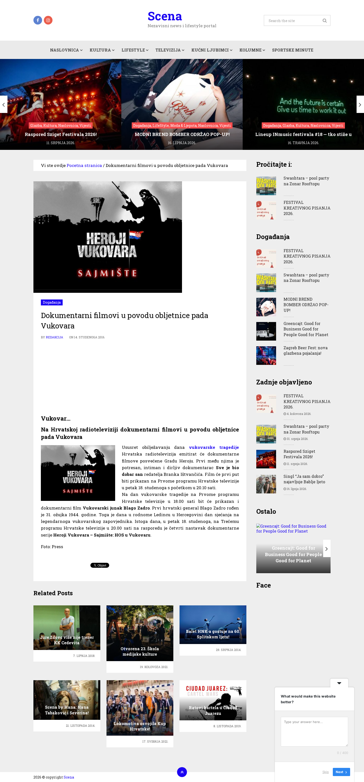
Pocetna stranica (84, 165)
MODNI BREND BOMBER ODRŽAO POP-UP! (306, 305)
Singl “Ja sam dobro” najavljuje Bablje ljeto (304, 479)
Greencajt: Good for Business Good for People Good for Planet (306, 329)
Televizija (168, 50)
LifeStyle (133, 50)
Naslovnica (64, 50)
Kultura (100, 50)
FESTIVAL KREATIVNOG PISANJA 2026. (307, 208)
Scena (165, 16)
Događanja (52, 302)
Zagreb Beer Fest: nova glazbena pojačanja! (306, 350)
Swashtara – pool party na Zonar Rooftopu (306, 180)
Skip (325, 772)
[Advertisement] (140, 377)
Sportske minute (292, 50)
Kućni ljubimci (210, 50)
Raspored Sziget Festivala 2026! (299, 454)
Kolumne (250, 50)
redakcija (54, 337)
